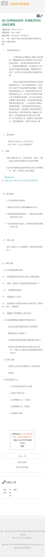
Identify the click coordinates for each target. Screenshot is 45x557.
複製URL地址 (41, 15)
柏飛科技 (27, 548)
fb (38, 15)
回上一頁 (22, 456)
